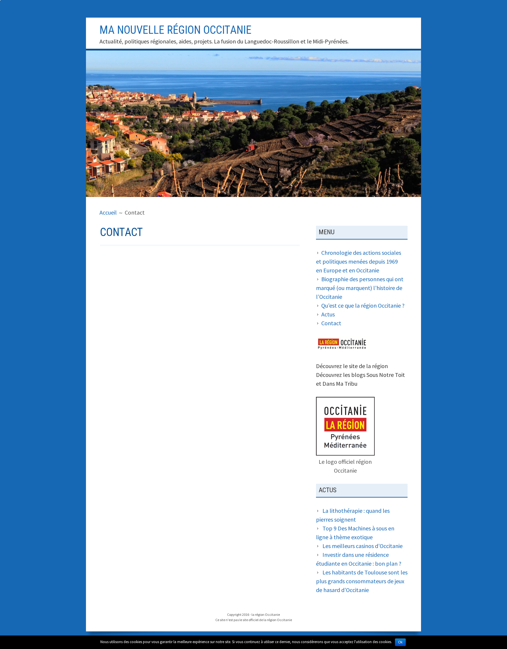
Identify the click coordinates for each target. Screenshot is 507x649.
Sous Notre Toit (385, 374)
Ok (400, 642)
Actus (328, 314)
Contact (331, 323)
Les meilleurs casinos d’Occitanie (362, 545)
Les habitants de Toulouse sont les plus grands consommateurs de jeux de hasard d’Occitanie (362, 581)
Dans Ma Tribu (339, 383)
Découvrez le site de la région (352, 366)
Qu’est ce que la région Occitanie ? (363, 305)
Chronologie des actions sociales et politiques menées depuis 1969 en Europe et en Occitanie (358, 261)
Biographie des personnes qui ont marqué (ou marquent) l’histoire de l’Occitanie (359, 287)
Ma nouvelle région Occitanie (175, 29)
